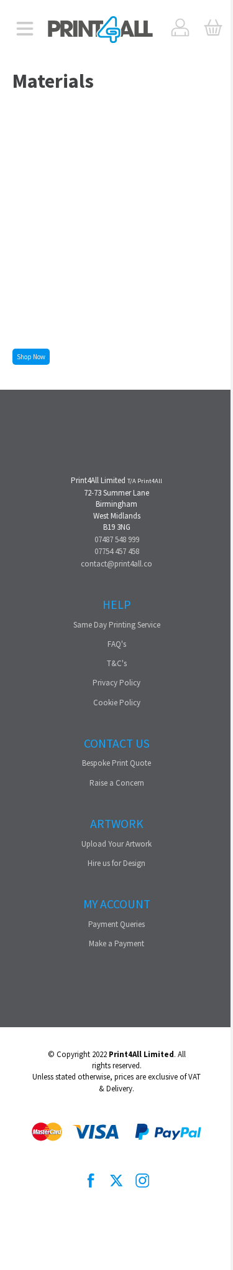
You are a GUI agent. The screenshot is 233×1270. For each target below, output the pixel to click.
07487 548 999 (116, 539)
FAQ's (116, 644)
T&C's (117, 663)
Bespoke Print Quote (116, 763)
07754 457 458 (116, 551)
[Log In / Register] (180, 29)
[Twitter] (117, 1181)
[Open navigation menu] (24, 29)
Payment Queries (116, 924)
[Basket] (213, 29)
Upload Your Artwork (116, 844)
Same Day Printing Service (116, 624)
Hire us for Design (116, 863)
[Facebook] (91, 1181)
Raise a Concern (116, 783)
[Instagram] (142, 1181)
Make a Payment (116, 943)
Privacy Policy (116, 682)
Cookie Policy (116, 702)
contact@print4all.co (116, 563)
